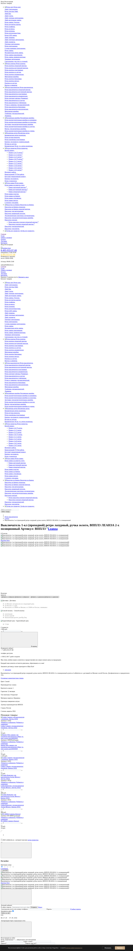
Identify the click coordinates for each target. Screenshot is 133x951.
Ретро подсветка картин (13, 24)
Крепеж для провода (12, 178)
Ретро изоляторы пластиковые (15, 139)
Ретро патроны (10, 31)
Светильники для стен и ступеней (16, 61)
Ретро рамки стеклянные (13, 198)
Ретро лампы (9, 50)
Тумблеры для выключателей (14, 113)
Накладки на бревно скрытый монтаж (17, 209)
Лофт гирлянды (10, 42)
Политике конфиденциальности (73, 948)
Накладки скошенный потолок (15, 213)
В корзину (34, 646)
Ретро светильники (11, 46)
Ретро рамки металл (11, 200)
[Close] (16, 850)
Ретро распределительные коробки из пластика (20, 122)
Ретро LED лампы (11, 35)
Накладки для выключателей (14, 226)
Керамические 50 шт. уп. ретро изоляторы (19, 146)
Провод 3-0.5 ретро (15, 168)
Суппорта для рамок (12, 202)
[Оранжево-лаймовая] (13, 867)
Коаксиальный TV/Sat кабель (14, 174)
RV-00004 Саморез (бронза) (10, 821)
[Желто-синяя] (2, 867)
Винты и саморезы (11, 85)
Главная (3, 234)
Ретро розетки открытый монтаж (16, 66)
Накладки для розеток (12, 228)
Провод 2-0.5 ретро (15, 170)
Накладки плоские (11, 220)
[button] (4, 540)
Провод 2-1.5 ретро (15, 155)
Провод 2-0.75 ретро (16, 152)
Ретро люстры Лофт (11, 11)
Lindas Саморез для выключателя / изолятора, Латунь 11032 (12, 727)
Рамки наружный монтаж (18, 187)
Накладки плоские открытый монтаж (22, 224)
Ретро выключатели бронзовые (15, 107)
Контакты (4, 243)
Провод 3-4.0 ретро (15, 165)
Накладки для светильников (14, 211)
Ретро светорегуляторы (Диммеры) (16, 98)
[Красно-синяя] (7, 867)
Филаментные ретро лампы (14, 53)
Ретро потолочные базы (13, 33)
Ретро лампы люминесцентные (15, 57)
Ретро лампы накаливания (14, 55)
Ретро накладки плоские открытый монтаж (23, 222)
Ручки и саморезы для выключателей (17, 105)
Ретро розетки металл (12, 81)
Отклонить (108, 948)
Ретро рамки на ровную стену (15, 185)
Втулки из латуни (11, 144)
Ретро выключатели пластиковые (16, 94)
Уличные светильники (12, 44)
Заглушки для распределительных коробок (19, 124)
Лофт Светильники (11, 9)
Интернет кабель (10, 172)
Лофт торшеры (10, 37)
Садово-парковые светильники (15, 48)
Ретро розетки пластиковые (14, 70)
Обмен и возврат (6, 237)
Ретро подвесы (10, 29)
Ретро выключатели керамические (16, 96)
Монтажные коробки (12, 76)
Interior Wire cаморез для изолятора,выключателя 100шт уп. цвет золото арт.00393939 (12, 747)
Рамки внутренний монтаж (18, 189)
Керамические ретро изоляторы (15, 135)
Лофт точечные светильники (14, 39)
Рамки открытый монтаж (17, 192)
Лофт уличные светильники (14, 18)
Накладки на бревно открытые (15, 207)
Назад (40, 907)
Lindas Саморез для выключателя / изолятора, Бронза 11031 (12, 767)
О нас (3, 236)
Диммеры (8, 116)
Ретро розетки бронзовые (13, 79)
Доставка (4, 241)
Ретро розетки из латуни (13, 72)
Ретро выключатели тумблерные (16, 103)
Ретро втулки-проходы (12, 137)
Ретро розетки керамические (14, 74)
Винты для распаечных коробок (15, 129)
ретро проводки (33, 840)
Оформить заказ (23, 277)
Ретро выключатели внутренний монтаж (18, 92)
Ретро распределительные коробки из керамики (21, 120)
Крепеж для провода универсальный (17, 142)
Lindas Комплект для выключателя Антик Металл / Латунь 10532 (12, 786)
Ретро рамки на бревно (12, 196)
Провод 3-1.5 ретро (15, 161)
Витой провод (10, 150)
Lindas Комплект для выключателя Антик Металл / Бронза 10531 (12, 806)
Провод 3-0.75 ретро (16, 159)
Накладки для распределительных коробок (19, 218)
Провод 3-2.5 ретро (15, 163)
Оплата (3, 239)
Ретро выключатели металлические (17, 109)
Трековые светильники (12, 59)
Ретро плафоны (10, 26)
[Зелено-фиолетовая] (5, 867)
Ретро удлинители (11, 181)
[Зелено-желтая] (10, 867)
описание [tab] (8, 670)
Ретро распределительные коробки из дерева (20, 131)
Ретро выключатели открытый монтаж (18, 89)
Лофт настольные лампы (13, 20)
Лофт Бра (8, 13)
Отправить (34, 907)
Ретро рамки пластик (12, 194)
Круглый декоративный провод (15, 176)
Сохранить (4, 868)
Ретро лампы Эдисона (12, 22)
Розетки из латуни (11, 83)
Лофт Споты (9, 16)
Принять (120, 948)
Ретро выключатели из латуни (15, 100)
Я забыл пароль (75, 909)
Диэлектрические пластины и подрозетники (20, 215)
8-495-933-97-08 (9, 250)
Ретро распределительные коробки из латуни (20, 126)
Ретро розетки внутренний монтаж (16, 68)
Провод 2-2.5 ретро (15, 157)
